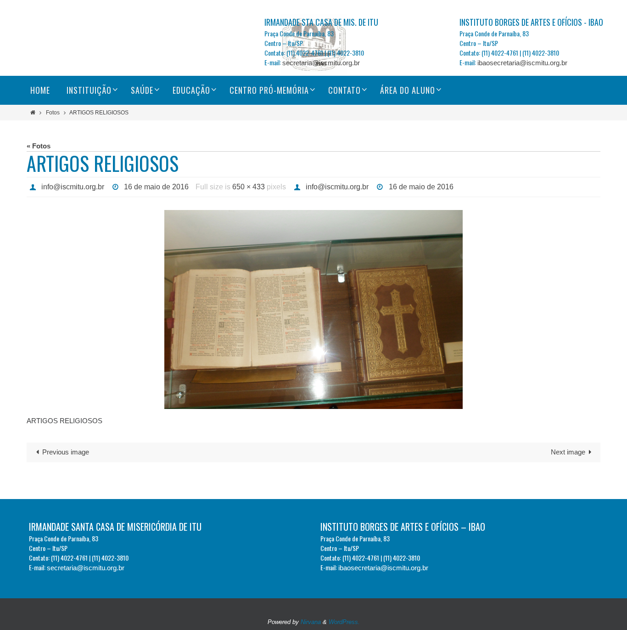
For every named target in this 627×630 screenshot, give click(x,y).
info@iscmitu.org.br (72, 187)
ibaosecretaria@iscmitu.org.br (522, 63)
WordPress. (344, 622)
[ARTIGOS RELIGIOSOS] (313, 309)
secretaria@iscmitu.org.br (321, 63)
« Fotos (38, 146)
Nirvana (311, 622)
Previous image (65, 452)
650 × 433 (248, 187)
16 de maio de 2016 (156, 187)
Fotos (53, 112)
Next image (568, 452)
